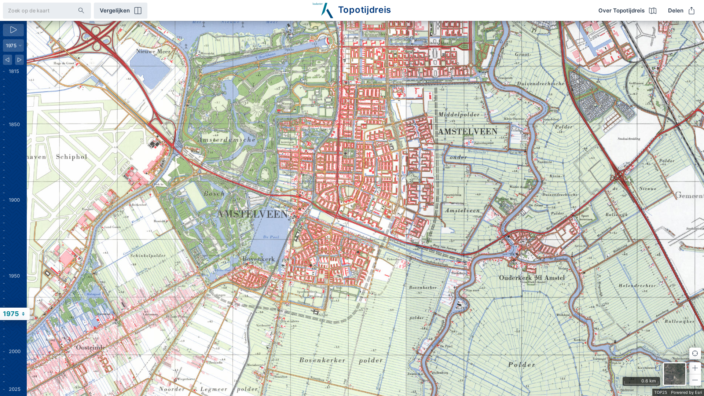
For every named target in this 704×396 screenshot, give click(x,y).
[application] (365, 208)
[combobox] (34, 10)
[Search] (81, 10)
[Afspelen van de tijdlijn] (13, 30)
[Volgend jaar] (19, 60)
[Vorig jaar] (7, 60)
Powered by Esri (686, 392)
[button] (695, 368)
